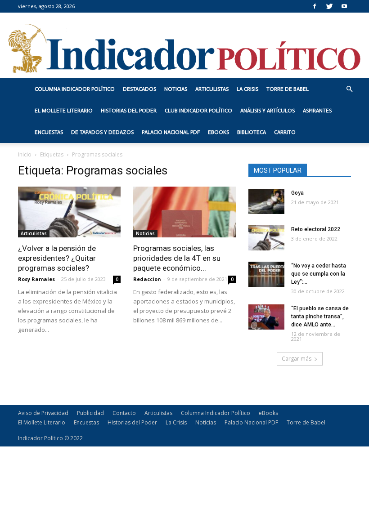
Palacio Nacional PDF (171, 132)
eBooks (218, 132)
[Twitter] (329, 6)
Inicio (25, 154)
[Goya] (266, 201)
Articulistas (212, 89)
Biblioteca (251, 132)
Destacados (139, 89)
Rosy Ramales (36, 279)
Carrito (285, 132)
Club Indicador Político (198, 110)
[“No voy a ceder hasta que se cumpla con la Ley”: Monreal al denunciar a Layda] (266, 274)
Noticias (175, 89)
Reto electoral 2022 (315, 229)
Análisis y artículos (267, 110)
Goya (297, 193)
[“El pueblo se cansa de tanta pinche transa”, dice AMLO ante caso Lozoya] (266, 317)
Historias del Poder (129, 110)
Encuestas (49, 132)
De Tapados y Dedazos (102, 132)
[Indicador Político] (184, 45)
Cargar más (296, 358)
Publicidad (90, 413)
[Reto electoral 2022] (266, 237)
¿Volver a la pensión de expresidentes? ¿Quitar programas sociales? (57, 258)
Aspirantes (317, 110)
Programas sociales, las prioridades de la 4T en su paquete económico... (176, 258)
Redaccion (147, 279)
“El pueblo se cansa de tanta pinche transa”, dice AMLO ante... (320, 316)
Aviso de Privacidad (43, 413)
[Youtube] (344, 6)
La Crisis (247, 89)
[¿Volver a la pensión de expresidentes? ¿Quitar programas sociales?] (69, 212)
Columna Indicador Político (75, 89)
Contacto (124, 413)
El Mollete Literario (64, 110)
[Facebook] (314, 6)
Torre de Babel (287, 89)
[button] (349, 89)
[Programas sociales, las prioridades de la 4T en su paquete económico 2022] (184, 212)
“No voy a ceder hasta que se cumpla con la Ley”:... (318, 274)
